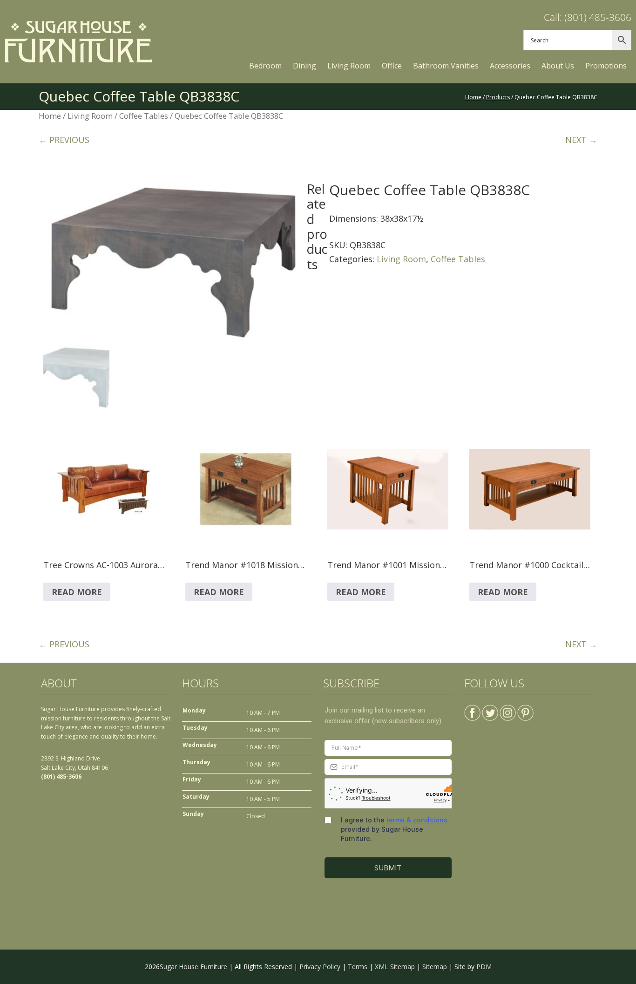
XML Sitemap (395, 966)
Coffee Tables (143, 115)
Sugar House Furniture (193, 966)
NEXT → (581, 139)
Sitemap (434, 966)
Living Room (90, 115)
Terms (357, 966)
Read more (77, 591)
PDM (484, 966)
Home (50, 115)
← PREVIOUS (64, 139)
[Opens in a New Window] (472, 709)
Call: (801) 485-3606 (587, 17)
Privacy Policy (319, 966)
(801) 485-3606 (61, 776)
